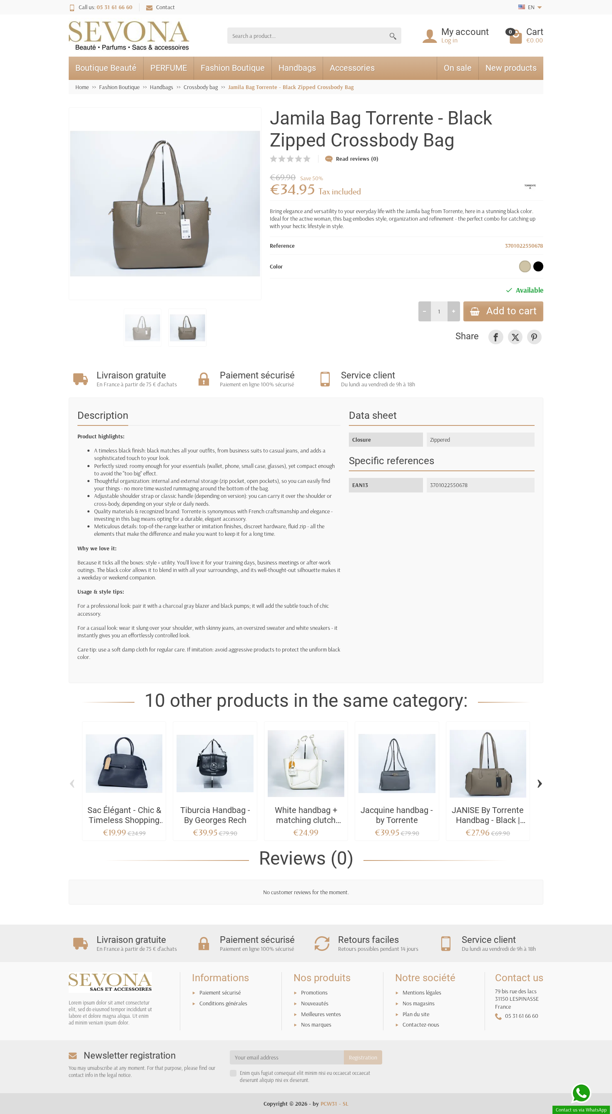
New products (511, 68)
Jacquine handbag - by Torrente (397, 815)
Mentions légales (422, 992)
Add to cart (511, 311)
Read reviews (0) (357, 158)
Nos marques (316, 1024)
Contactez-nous (421, 1024)
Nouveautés (314, 1003)
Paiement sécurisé (220, 992)
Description (102, 415)
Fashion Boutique (233, 68)
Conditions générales (223, 1003)
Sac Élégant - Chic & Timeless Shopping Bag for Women (124, 820)
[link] (495, 337)
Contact (165, 7)
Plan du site (416, 1014)
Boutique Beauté (106, 68)
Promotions (314, 992)
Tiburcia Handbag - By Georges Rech (215, 815)
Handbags (297, 68)
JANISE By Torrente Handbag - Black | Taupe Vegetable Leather (488, 825)
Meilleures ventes (321, 1014)
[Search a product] (393, 35)
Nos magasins (419, 1003)
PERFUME (168, 68)
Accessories (352, 68)
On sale (458, 68)
